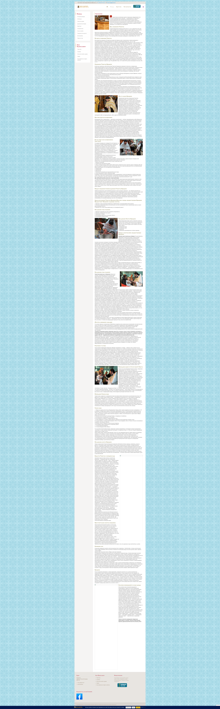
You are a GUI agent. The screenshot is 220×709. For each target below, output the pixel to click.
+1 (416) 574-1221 (101, 2)
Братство (79, 26)
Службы (79, 51)
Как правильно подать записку (82, 59)
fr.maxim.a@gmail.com (111, 2)
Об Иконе (79, 19)
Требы (78, 56)
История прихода (81, 16)
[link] (102, 22)
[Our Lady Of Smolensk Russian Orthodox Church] (83, 6)
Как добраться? (81, 682)
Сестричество (80, 28)
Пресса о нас (80, 38)
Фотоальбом (80, 35)
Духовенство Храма (81, 23)
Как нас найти (80, 31)
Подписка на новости (82, 33)
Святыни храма (80, 21)
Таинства (79, 49)
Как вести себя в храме (82, 54)
